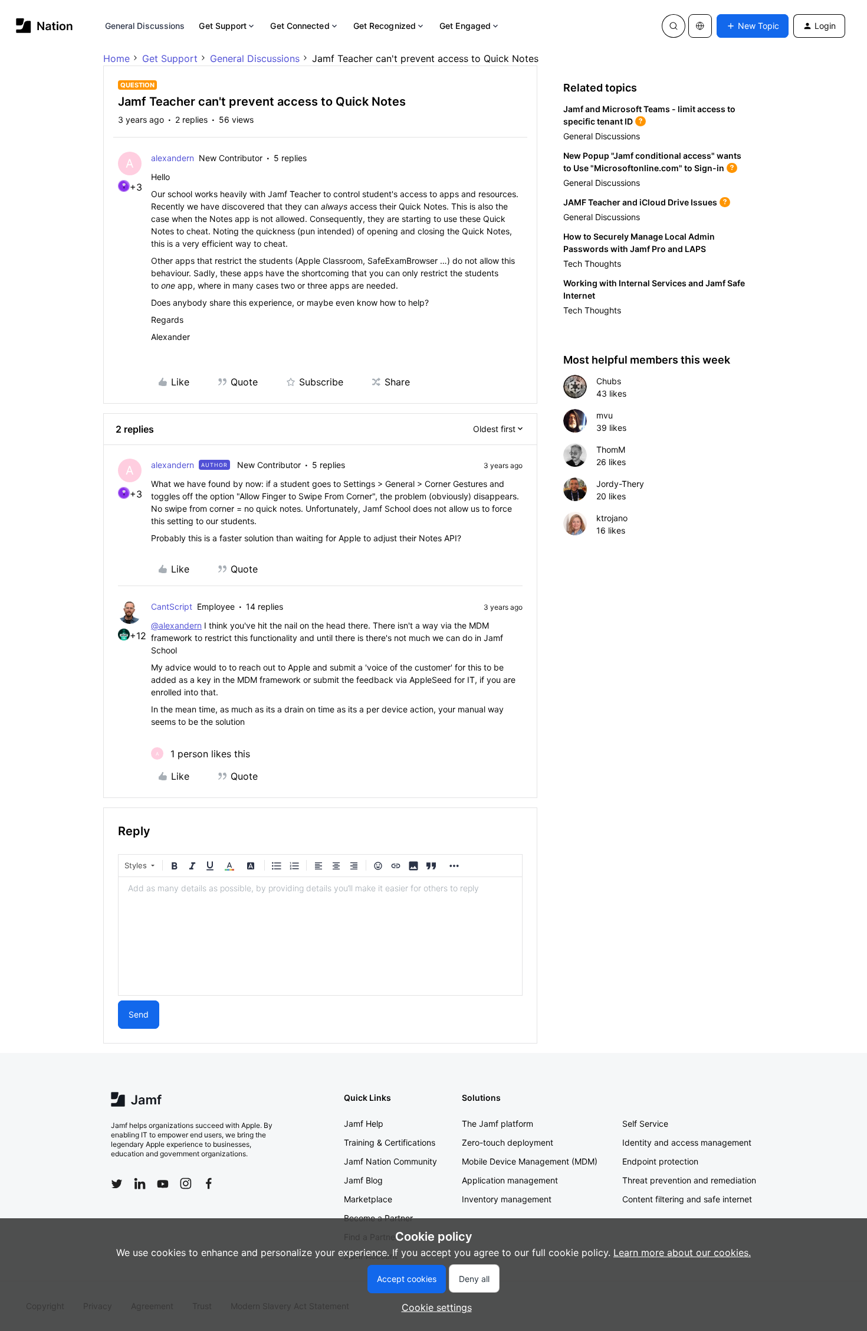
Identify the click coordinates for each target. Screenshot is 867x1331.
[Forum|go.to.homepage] (44, 25)
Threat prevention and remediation (689, 1180)
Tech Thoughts (592, 264)
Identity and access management (686, 1142)
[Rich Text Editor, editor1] (320, 936)
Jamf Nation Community (390, 1161)
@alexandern (176, 625)
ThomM (610, 449)
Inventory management (506, 1199)
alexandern (172, 158)
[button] (753, 26)
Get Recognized (384, 26)
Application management (510, 1180)
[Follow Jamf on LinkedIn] (140, 1183)
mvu (604, 415)
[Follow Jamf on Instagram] (186, 1183)
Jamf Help (363, 1124)
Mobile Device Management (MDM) (529, 1161)
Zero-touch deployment (507, 1142)
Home (116, 58)
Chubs (608, 381)
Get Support (223, 26)
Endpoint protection (660, 1161)
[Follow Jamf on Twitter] (117, 1184)
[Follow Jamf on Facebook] (209, 1183)
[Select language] (700, 26)
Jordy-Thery (620, 484)
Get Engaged (465, 26)
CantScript (171, 606)
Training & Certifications (389, 1142)
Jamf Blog (363, 1180)
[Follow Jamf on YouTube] (163, 1183)
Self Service (645, 1124)
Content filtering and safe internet (687, 1199)
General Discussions (145, 26)
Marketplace (368, 1199)
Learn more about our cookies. (682, 1252)
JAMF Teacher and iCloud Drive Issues (640, 202)
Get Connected (299, 26)
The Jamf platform (497, 1124)
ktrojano (612, 518)
